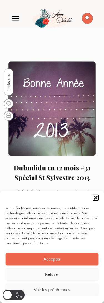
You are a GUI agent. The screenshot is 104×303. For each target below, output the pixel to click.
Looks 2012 (8, 82)
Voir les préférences (52, 289)
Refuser (52, 274)
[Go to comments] (8, 103)
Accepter (52, 259)
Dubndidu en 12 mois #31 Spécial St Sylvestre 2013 (52, 172)
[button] (95, 197)
